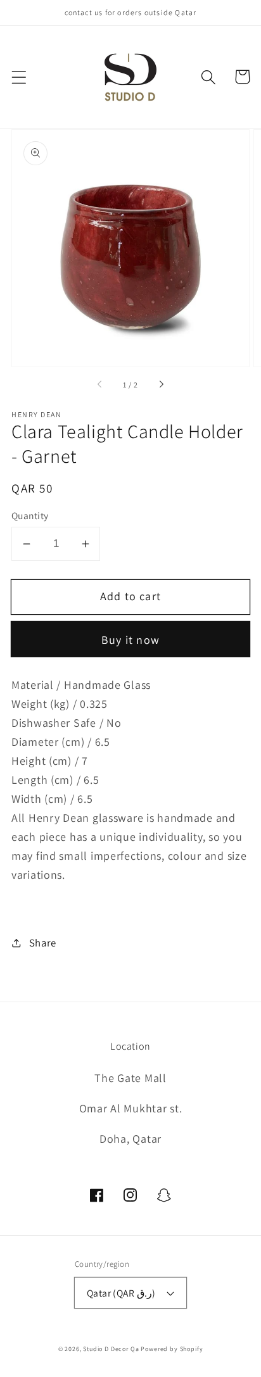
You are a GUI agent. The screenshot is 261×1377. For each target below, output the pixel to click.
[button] (19, 77)
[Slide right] (161, 385)
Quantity (30, 515)
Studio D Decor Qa (111, 1349)
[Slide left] (100, 385)
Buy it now (130, 639)
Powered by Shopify (172, 1349)
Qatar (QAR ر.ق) (121, 1292)
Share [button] (42, 943)
